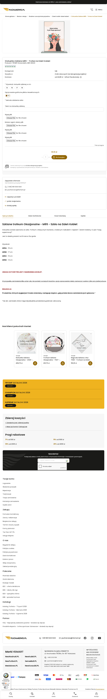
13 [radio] (7, 88)
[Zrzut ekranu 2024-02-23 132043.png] (54, 37)
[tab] (15, 216)
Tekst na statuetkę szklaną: (15, 106)
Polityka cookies (8, 548)
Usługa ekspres (8, 536)
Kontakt (32, 696)
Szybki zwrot (7, 505)
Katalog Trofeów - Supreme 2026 (15, 614)
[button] (98, 10)
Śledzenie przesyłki (9, 487)
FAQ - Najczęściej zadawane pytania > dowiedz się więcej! (24, 623)
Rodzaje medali (8, 583)
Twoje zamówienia (9, 498)
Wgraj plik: (8, 115)
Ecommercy (100, 689)
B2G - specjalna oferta (11, 594)
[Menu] (9, 673)
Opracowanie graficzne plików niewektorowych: (22, 92)
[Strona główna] (14, 9)
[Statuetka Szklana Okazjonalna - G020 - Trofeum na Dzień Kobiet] (26, 343)
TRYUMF (14, 63)
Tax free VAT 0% (9, 532)
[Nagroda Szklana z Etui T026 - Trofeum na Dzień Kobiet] (81, 343)
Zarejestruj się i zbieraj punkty (18, 423)
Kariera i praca (8, 559)
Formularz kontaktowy (11, 514)
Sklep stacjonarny (9, 563)
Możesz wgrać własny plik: (14, 122)
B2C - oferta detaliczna (11, 586)
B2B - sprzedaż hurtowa (11, 597)
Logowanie (6, 483)
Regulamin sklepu (9, 545)
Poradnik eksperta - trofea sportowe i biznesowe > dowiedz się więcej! (28, 626)
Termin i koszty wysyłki (11, 525)
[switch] (6, 687)
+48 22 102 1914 (52, 657)
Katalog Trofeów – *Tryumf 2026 (15, 606)
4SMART (18, 651)
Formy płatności (9, 528)
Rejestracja (7, 490)
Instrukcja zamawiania (11, 501)
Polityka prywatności (10, 552)
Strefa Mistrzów (8, 579)
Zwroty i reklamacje (10, 518)
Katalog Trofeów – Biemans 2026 (15, 610)
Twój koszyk (7, 494)
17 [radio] (17, 88)
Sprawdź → (10, 386)
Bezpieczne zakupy (10, 521)
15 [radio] (12, 88)
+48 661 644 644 (49, 638)
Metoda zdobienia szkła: (14, 100)
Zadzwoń (75, 696)
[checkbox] (7, 95)
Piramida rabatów (9, 576)
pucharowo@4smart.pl (16, 190)
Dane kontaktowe (9, 556)
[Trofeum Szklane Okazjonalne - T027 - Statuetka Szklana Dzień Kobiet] (54, 343)
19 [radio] (22, 88)
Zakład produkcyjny (10, 566)
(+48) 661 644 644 (14, 187)
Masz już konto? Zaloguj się (17, 427)
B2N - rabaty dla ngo (10, 590)
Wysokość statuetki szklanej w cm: (18, 84)
